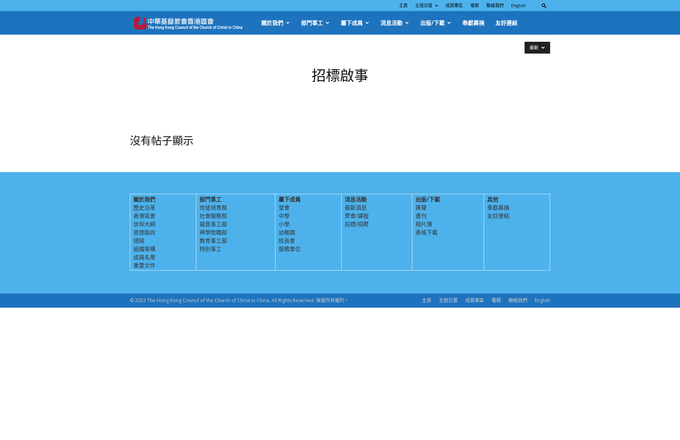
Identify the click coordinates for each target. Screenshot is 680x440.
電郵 (474, 5)
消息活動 (392, 22)
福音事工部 (213, 224)
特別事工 (211, 248)
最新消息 (356, 207)
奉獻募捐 (473, 22)
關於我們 (272, 22)
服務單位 (290, 248)
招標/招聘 (357, 224)
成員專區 (454, 5)
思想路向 (144, 232)
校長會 (287, 240)
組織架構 (144, 248)
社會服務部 (213, 215)
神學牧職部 (213, 232)
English (518, 5)
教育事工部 (213, 240)
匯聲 (421, 207)
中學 (284, 215)
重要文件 (144, 265)
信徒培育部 (213, 207)
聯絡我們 (495, 5)
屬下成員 (352, 22)
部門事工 (312, 22)
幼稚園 (287, 232)
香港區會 (144, 215)
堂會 (284, 207)
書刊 (421, 215)
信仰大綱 (144, 224)
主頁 (403, 5)
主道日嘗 (423, 5)
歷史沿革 (144, 207)
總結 (138, 240)
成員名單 (144, 257)
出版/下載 (432, 22)
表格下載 (427, 232)
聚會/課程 (357, 215)
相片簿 (424, 224)
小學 (284, 224)
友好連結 (506, 22)
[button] (544, 5)
